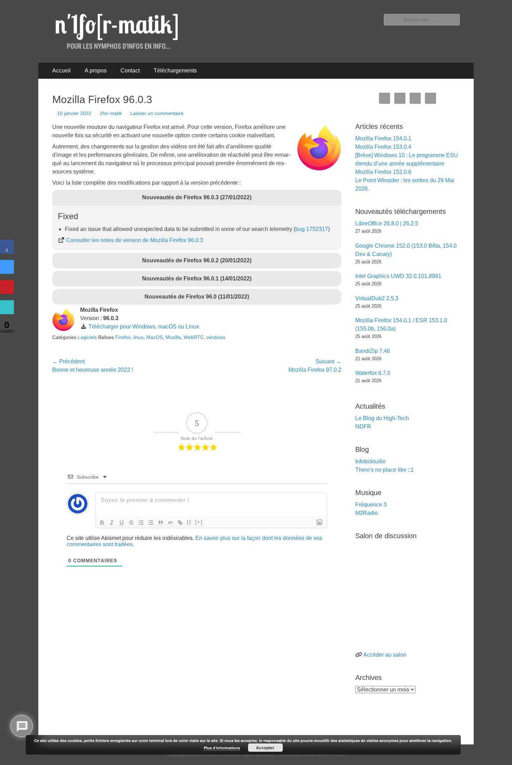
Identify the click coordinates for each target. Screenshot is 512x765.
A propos (96, 71)
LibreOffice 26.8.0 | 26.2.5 (386, 223)
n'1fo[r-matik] (218, 754)
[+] (199, 522)
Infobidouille (370, 461)
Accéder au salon (384, 655)
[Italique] (112, 522)
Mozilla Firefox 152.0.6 (383, 172)
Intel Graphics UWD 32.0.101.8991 (398, 276)
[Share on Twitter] (7, 271)
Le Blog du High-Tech (382, 418)
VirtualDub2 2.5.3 (376, 298)
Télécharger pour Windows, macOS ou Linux (143, 327)
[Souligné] (121, 522)
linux (138, 337)
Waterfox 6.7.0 (372, 373)
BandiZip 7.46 (372, 351)
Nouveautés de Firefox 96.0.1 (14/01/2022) (196, 278)
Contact (130, 71)
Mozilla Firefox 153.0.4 (383, 147)
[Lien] (180, 522)
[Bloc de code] (170, 522)
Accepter (265, 747)
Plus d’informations (222, 747)
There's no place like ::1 (384, 470)
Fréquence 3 (371, 505)
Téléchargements (175, 71)
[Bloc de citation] (160, 522)
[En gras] (102, 522)
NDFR (363, 427)
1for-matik (111, 113)
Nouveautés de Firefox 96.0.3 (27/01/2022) (196, 197)
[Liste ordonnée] (141, 522)
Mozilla (173, 337)
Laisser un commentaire (157, 113)
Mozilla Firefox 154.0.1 (383, 138)
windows (216, 337)
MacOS (154, 337)
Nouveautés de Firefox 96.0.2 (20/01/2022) (196, 260)
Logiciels (87, 337)
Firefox (123, 337)
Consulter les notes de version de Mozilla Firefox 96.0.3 (134, 240)
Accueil (61, 71)
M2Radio (366, 513)
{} (189, 522)
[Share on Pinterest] (7, 291)
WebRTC (194, 337)
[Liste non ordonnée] (151, 522)
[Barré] (131, 522)
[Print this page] (7, 312)
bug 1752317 (311, 229)
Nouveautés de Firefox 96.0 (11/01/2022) (197, 297)
